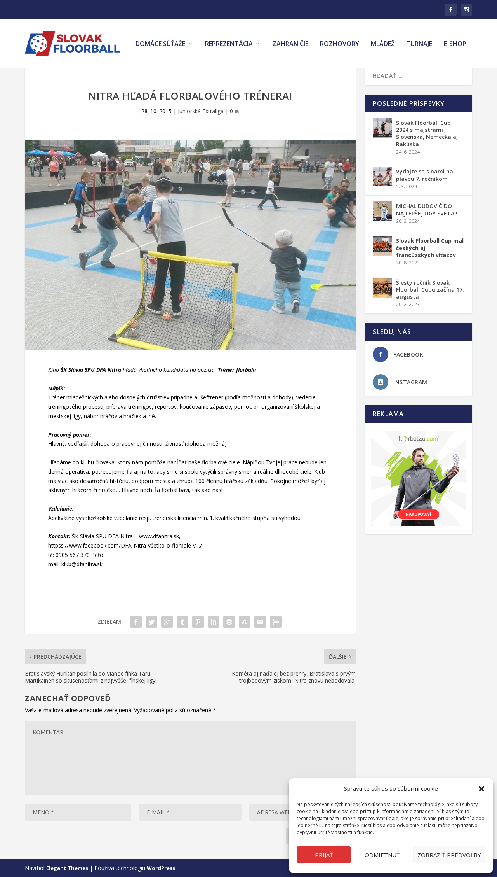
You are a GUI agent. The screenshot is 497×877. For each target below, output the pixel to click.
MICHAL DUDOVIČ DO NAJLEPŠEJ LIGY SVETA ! (426, 209)
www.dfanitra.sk (159, 536)
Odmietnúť (382, 855)
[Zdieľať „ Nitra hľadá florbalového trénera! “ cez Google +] (167, 622)
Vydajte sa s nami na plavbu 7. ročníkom (424, 175)
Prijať (324, 855)
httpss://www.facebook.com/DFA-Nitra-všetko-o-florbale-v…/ (125, 545)
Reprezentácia (229, 44)
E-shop (455, 44)
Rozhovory (339, 44)
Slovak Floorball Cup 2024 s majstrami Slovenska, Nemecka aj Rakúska (427, 133)
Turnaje (419, 44)
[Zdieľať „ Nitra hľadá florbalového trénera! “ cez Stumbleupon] (244, 622)
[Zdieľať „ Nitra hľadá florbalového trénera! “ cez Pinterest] (198, 622)
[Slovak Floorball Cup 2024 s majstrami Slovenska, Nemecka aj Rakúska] (382, 128)
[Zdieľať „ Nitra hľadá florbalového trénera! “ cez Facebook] (136, 622)
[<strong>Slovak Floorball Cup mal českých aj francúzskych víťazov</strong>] (382, 246)
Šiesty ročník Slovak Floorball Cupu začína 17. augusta (430, 289)
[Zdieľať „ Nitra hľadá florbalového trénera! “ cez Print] (275, 622)
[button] (481, 789)
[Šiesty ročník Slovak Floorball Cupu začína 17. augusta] (382, 288)
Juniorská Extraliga (201, 111)
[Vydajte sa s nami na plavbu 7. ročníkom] (382, 176)
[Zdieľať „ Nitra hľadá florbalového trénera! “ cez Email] (260, 622)
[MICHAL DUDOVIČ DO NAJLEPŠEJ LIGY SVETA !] (382, 211)
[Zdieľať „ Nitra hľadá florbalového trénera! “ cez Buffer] (229, 622)
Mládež (382, 44)
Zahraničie (290, 44)
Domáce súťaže (160, 44)
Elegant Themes (67, 868)
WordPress (161, 868)
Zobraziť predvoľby (449, 855)
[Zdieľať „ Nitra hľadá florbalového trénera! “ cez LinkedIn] (213, 622)
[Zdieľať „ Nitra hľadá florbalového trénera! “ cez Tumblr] (182, 622)
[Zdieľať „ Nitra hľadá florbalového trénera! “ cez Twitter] (151, 622)
